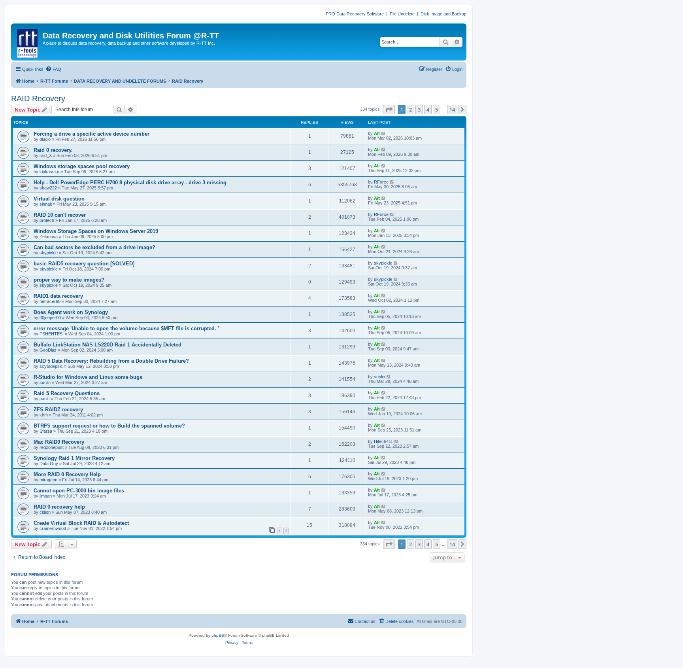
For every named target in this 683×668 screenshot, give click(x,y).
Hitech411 (383, 441)
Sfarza (46, 431)
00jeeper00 (50, 317)
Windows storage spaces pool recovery (82, 166)
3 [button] (419, 109)
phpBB (217, 635)
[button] (389, 109)
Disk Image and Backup (443, 13)
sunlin (45, 382)
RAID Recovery (38, 98)
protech (47, 220)
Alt (377, 133)
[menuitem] (53, 69)
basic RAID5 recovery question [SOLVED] (84, 264)
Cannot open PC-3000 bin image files (79, 491)
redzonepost (52, 447)
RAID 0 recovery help (59, 507)
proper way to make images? (69, 280)
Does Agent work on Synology (71, 312)
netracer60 (50, 301)
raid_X (46, 155)
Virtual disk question (59, 199)
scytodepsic (51, 366)
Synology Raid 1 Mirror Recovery (74, 458)
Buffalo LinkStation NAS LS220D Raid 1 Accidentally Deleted (107, 345)
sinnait (46, 204)
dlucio (45, 139)
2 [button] (410, 109)
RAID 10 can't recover (60, 215)
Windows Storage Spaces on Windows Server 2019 (96, 231)
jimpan (46, 496)
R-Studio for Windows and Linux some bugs (88, 377)
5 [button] (436, 109)
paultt (45, 398)
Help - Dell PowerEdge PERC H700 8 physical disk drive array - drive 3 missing (130, 182)
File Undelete (402, 13)
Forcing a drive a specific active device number (91, 134)
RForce (381, 182)
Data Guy (49, 463)
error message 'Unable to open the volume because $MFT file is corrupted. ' (126, 328)
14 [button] (452, 109)
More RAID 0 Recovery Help (67, 474)
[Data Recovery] (28, 42)
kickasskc (49, 171)
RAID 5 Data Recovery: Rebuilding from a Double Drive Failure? (111, 361)
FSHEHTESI (52, 333)
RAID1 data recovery (58, 296)
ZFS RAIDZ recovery (58, 410)
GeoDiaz (48, 350)
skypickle (49, 252)
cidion (45, 512)
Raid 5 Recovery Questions (67, 393)
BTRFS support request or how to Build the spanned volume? (109, 426)
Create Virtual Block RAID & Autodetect (81, 523)
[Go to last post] (383, 133)
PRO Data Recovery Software (355, 13)
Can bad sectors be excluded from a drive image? (94, 247)
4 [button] (427, 109)
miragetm (48, 479)
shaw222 (48, 187)
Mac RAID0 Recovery (59, 442)
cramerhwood (53, 528)
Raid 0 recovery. (53, 150)
